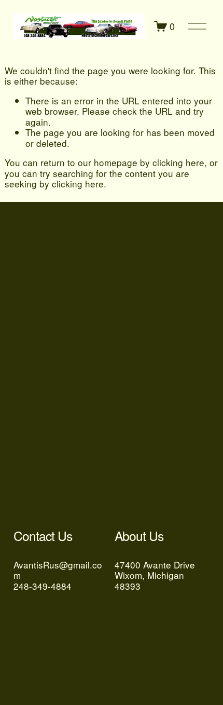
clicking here (178, 162)
